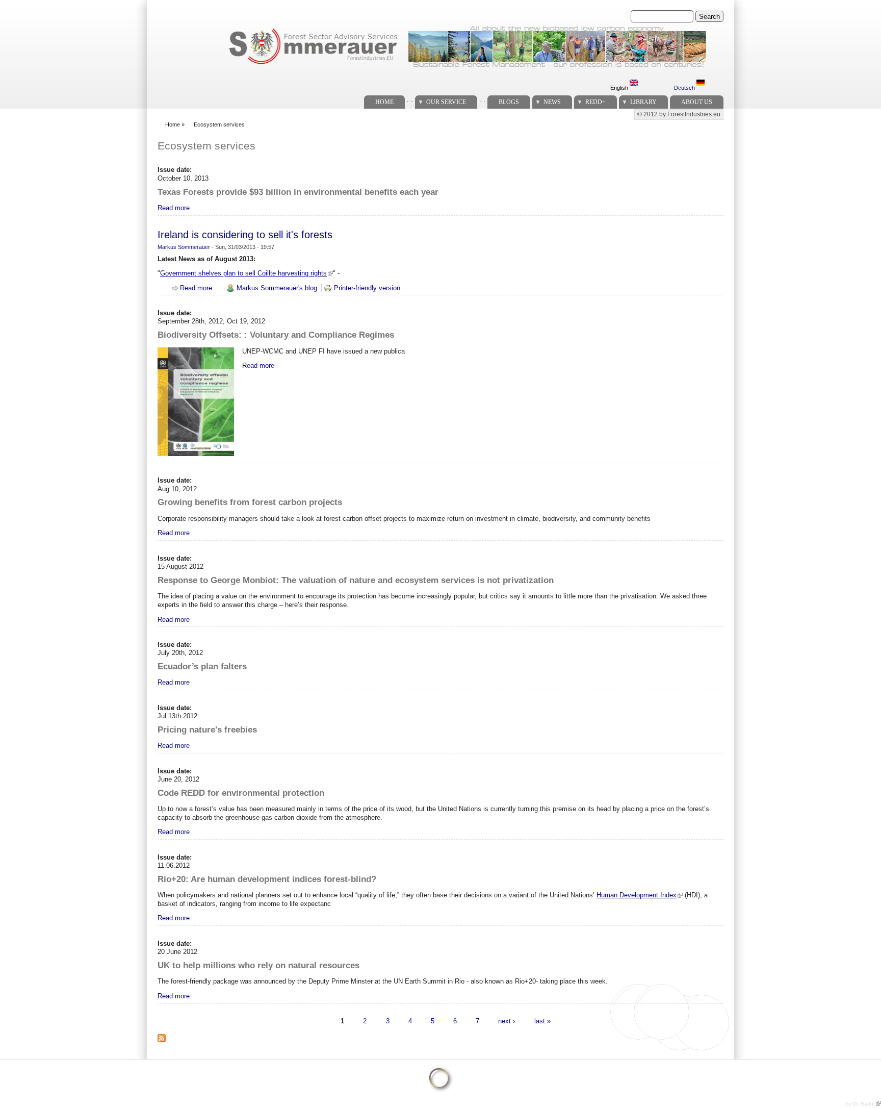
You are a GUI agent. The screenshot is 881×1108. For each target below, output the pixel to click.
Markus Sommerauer (184, 247)
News (552, 102)
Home (384, 102)
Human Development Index (637, 895)
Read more (174, 208)
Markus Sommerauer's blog (277, 288)
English (620, 88)
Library (643, 102)
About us (696, 102)
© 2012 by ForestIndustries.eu (678, 114)
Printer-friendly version (367, 288)
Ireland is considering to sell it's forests (245, 234)
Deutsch (685, 88)
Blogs (509, 102)
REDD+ (595, 102)
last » (542, 1021)
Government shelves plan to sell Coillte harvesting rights (243, 273)
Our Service (446, 102)
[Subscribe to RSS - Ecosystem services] (166, 1044)
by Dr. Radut (860, 1103)
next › (506, 1021)
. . (410, 99)
